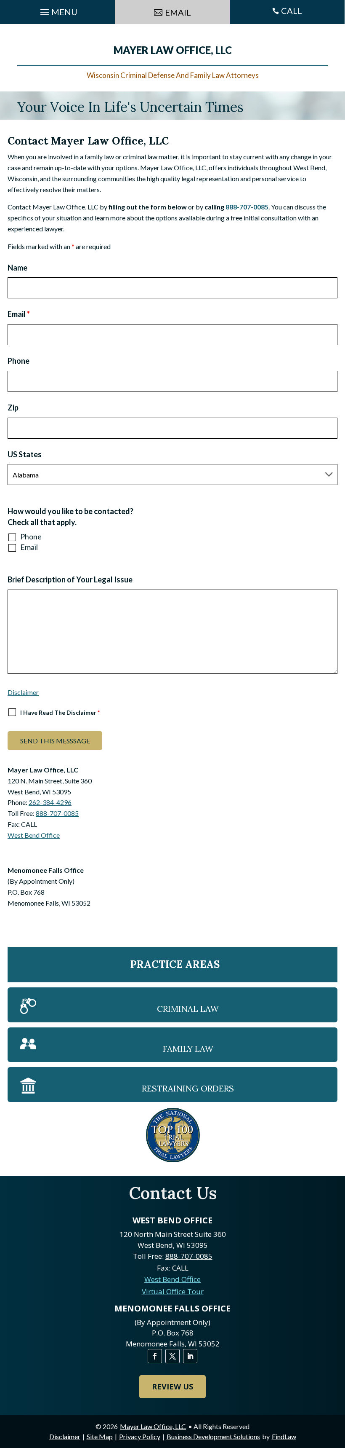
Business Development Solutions (213, 1436)
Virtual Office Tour (173, 1291)
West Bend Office (34, 835)
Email (19, 314)
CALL (291, 10)
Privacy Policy (139, 1436)
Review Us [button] (172, 1386)
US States (25, 454)
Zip (13, 407)
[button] (336, 1386)
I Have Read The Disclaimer (60, 712)
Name (17, 267)
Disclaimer (23, 692)
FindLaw (284, 1436)
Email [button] (178, 12)
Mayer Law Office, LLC (153, 1426)
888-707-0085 (247, 207)
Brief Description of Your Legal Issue (70, 579)
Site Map (100, 1436)
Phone (18, 360)
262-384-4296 (50, 802)
